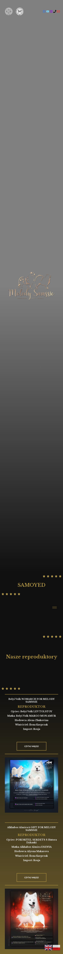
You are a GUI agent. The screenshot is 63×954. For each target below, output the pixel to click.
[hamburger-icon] (54, 607)
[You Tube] (47, 11)
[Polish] (56, 947)
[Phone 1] (54, 11)
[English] (48, 947)
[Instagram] (51, 11)
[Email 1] (58, 11)
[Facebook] (44, 11)
